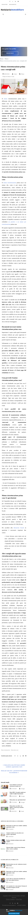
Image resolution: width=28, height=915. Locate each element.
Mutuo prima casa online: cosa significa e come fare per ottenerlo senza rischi (17, 807)
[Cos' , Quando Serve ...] (3, 887)
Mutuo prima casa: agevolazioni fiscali (17, 799)
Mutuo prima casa (14, 750)
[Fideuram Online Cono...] (3, 849)
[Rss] (15, 1)
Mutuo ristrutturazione (5, 750)
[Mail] (18, 1)
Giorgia (23, 788)
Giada (15, 74)
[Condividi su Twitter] (20, 756)
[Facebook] (9, 1)
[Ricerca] (3, 14)
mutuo (5, 98)
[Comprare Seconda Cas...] (3, 834)
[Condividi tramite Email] (25, 756)
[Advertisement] (14, 31)
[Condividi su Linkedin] (23, 756)
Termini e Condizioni (10, 899)
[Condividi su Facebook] (15, 756)
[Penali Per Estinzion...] (3, 842)
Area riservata (12, 4)
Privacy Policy (19, 899)
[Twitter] (12, 1)
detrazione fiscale (19, 527)
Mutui (6, 59)
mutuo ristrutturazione (9, 182)
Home (1, 59)
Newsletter (4, 4)
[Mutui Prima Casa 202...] (3, 827)
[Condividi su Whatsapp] (17, 756)
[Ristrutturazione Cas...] (3, 866)
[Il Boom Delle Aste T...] (3, 880)
